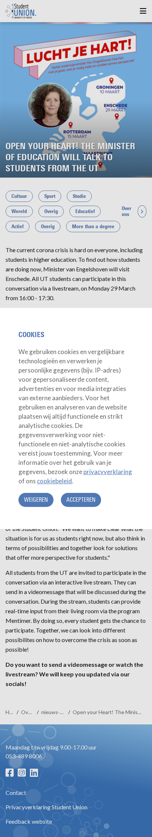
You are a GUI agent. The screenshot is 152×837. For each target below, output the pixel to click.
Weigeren (36, 499)
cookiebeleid (54, 481)
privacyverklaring (107, 472)
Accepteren (81, 499)
